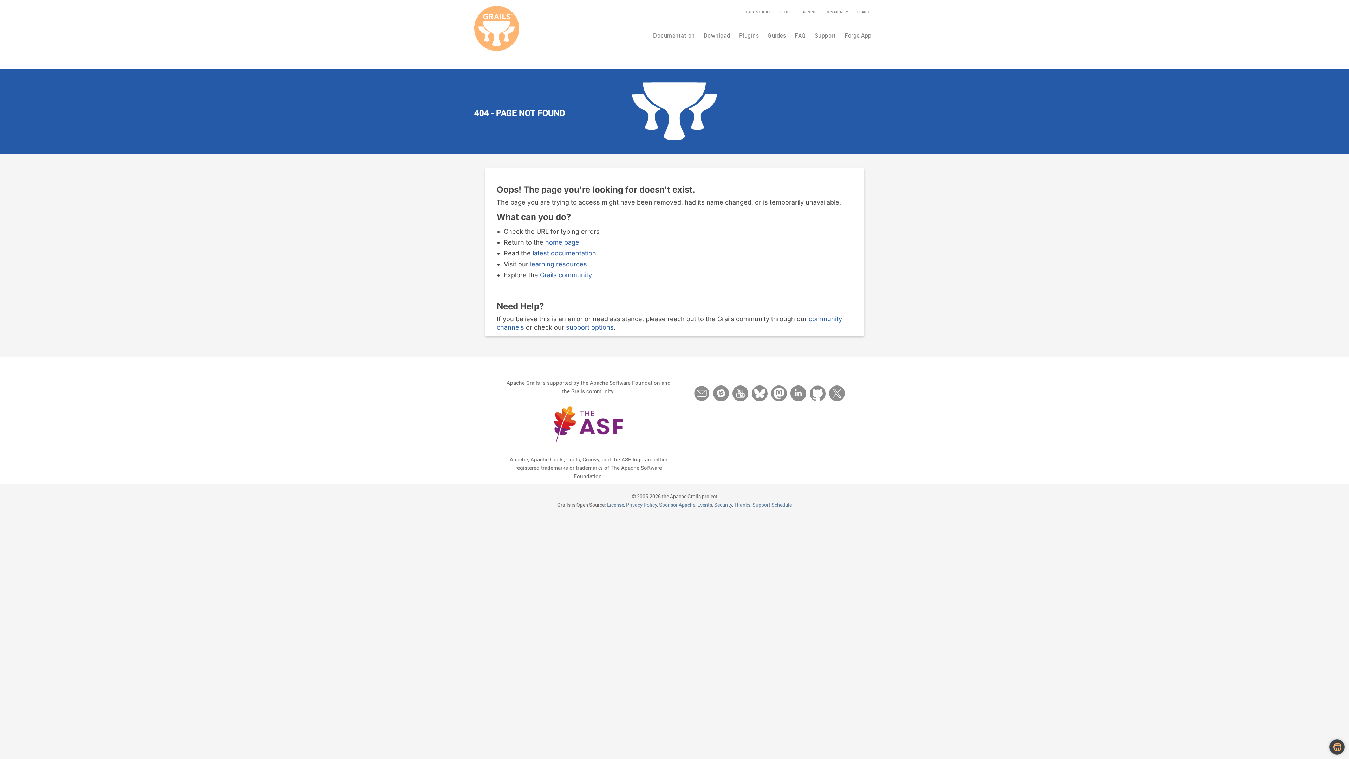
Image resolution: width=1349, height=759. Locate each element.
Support (825, 35)
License (615, 504)
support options (590, 327)
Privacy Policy (641, 504)
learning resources (558, 264)
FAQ (800, 35)
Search (864, 11)
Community (837, 11)
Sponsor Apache (677, 504)
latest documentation (564, 253)
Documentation (674, 35)
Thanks (742, 504)
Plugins (749, 35)
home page (562, 242)
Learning (808, 11)
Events (704, 504)
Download (717, 35)
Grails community (566, 275)
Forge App (858, 35)
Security (723, 504)
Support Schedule (772, 504)
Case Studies (758, 11)
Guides (777, 35)
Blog (785, 11)
